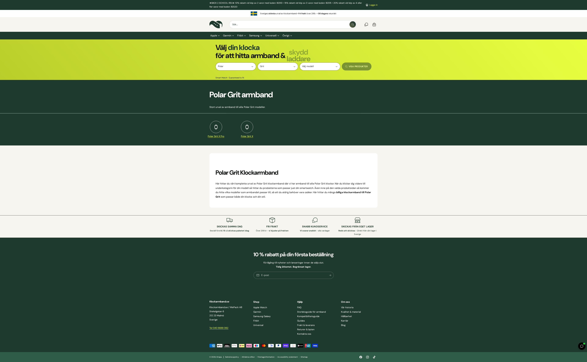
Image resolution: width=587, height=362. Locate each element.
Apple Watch (260, 307)
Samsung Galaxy (262, 316)
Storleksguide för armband (311, 311)
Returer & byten (305, 329)
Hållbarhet (346, 316)
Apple (213, 35)
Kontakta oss (304, 333)
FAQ (299, 307)
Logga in (373, 5)
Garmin (227, 35)
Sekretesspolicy (232, 357)
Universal (258, 325)
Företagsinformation (266, 357)
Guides (301, 320)
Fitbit (240, 35)
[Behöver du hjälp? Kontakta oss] (366, 24)
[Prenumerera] (330, 275)
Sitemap (304, 357)
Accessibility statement (287, 357)
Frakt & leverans (306, 325)
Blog (343, 325)
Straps (219, 357)
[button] (215, 35)
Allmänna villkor (248, 357)
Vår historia (347, 307)
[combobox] (293, 24)
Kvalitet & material (351, 311)
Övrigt (285, 35)
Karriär (344, 320)
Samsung (254, 35)
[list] (293, 13)
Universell (270, 35)
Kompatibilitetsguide (308, 316)
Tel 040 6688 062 (218, 327)
